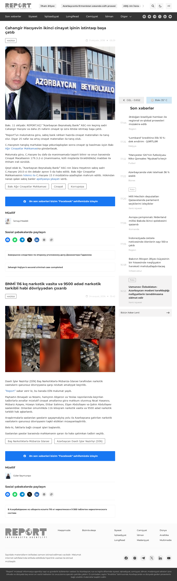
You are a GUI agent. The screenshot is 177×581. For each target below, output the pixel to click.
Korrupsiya (77, 186)
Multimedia (165, 540)
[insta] (149, 16)
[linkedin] (165, 16)
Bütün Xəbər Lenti (130, 312)
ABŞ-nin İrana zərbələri (136, 6)
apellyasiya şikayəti (48, 178)
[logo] (18, 6)
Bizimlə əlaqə (89, 530)
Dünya (163, 530)
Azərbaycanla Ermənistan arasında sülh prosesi (89, 6)
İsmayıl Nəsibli (20, 221)
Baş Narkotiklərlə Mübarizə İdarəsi (28, 441)
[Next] (141, 6)
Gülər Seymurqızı (22, 475)
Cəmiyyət (142, 530)
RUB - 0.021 (133, 100)
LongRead (119, 540)
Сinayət (58, 186)
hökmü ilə (29, 175)
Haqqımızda (64, 530)
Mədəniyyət (143, 540)
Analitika (164, 535)
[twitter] (159, 16)
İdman (140, 535)
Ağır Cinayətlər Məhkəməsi (21, 148)
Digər (124, 16)
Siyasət (118, 530)
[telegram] (154, 16)
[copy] (51, 239)
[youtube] (170, 16)
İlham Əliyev (48, 6)
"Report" (10, 390)
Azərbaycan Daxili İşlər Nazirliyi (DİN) (80, 441)
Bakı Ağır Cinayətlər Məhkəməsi (27, 186)
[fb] (144, 16)
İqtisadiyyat (120, 535)
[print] (44, 239)
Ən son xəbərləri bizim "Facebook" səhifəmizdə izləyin (63, 201)
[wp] (14, 239)
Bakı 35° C (161, 100)
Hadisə (11, 40)
